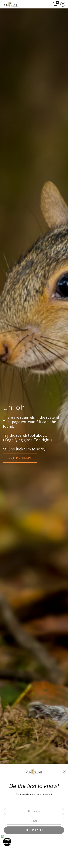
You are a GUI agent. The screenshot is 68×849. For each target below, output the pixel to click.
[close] (64, 771)
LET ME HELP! (20, 457)
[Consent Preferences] (7, 841)
